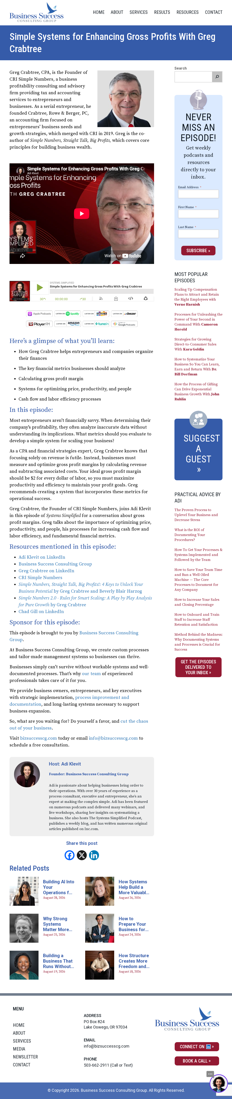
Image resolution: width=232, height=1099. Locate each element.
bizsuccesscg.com (38, 738)
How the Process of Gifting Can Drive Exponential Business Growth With (196, 391)
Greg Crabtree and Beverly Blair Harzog (101, 591)
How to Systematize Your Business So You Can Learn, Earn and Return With (197, 367)
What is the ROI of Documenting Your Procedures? (189, 535)
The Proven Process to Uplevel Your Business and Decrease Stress (196, 515)
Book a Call (195, 1061)
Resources (187, 12)
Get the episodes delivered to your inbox (198, 667)
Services (139, 12)
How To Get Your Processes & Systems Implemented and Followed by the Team (198, 555)
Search (180, 68)
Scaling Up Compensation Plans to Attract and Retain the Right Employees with (196, 297)
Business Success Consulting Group (56, 564)
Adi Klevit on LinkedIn (42, 557)
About (117, 12)
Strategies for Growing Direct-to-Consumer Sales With (195, 344)
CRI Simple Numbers (40, 578)
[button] (217, 77)
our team (91, 674)
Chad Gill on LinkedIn (41, 612)
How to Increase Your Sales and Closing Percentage (196, 602)
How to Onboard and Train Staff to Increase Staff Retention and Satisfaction (196, 619)
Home (98, 12)
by (57, 591)
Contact (213, 12)
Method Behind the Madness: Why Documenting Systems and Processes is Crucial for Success (198, 642)
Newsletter (25, 1057)
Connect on (192, 1046)
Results (162, 12)
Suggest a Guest (202, 449)
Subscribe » (198, 250)
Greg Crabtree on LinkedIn (46, 571)
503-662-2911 (96, 1065)
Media (19, 1049)
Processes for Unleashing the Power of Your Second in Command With (198, 322)
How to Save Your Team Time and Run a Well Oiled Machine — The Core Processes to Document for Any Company (198, 580)
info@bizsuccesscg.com (113, 738)
